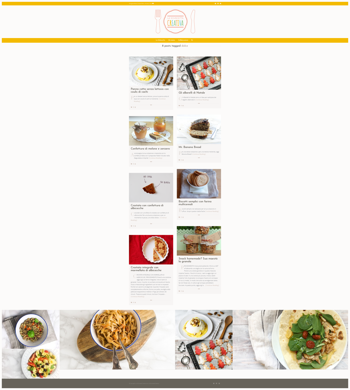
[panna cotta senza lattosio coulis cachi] (151, 71)
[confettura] (151, 131)
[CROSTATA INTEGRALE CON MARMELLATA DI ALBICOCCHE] (151, 249)
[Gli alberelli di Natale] (199, 73)
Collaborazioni (183, 40)
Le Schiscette (160, 40)
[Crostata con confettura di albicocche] (151, 187)
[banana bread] (199, 129)
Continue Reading (202, 100)
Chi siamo (171, 40)
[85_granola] (199, 241)
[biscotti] (199, 183)
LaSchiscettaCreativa (153, 383)
